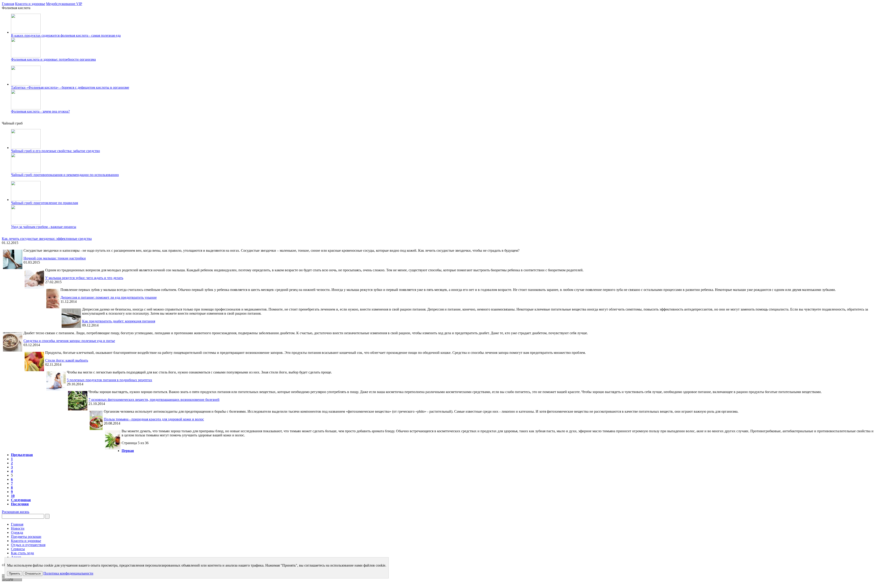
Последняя (20, 504)
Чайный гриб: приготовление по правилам (44, 203)
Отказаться (33, 573)
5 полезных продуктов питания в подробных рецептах (109, 380)
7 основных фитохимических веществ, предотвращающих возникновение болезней (154, 400)
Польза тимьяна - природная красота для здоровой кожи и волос (154, 419)
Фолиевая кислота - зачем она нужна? (40, 111)
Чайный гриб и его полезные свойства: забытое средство (55, 151)
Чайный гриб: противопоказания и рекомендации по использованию (65, 175)
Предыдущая (22, 455)
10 (13, 496)
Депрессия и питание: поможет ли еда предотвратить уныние (108, 297)
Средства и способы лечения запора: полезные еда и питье (69, 341)
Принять (14, 573)
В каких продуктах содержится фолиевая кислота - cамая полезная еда (66, 35)
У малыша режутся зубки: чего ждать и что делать (84, 278)
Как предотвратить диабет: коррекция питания (118, 321)
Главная (8, 4)
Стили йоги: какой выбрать (66, 360)
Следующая (21, 500)
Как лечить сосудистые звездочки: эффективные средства (47, 239)
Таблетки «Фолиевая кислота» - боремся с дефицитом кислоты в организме (70, 87)
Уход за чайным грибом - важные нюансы (43, 227)
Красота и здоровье (30, 4)
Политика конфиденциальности (68, 573)
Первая (128, 451)
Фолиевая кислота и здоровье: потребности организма (53, 59)
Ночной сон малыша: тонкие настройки (54, 258)
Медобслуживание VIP (64, 4)
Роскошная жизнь (15, 512)
